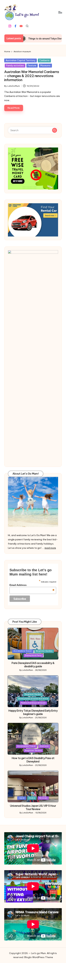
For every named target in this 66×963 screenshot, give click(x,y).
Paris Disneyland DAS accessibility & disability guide (33, 664)
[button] (54, 130)
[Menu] (60, 12)
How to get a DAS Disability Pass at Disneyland (33, 760)
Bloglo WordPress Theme (38, 957)
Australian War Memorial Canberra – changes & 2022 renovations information (31, 76)
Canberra (44, 60)
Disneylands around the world (33, 699)
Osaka (32, 798)
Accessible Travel (23, 651)
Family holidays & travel (33, 703)
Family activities (15, 65)
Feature (32, 65)
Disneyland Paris (33, 655)
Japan (22, 798)
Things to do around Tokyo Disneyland (36, 38)
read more (50, 547)
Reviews (43, 798)
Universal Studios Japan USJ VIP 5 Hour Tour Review (33, 807)
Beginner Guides (44, 651)
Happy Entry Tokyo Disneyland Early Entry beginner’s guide (33, 712)
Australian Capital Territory (20, 60)
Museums (45, 65)
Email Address (32, 585)
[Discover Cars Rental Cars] (33, 219)
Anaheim (44, 746)
